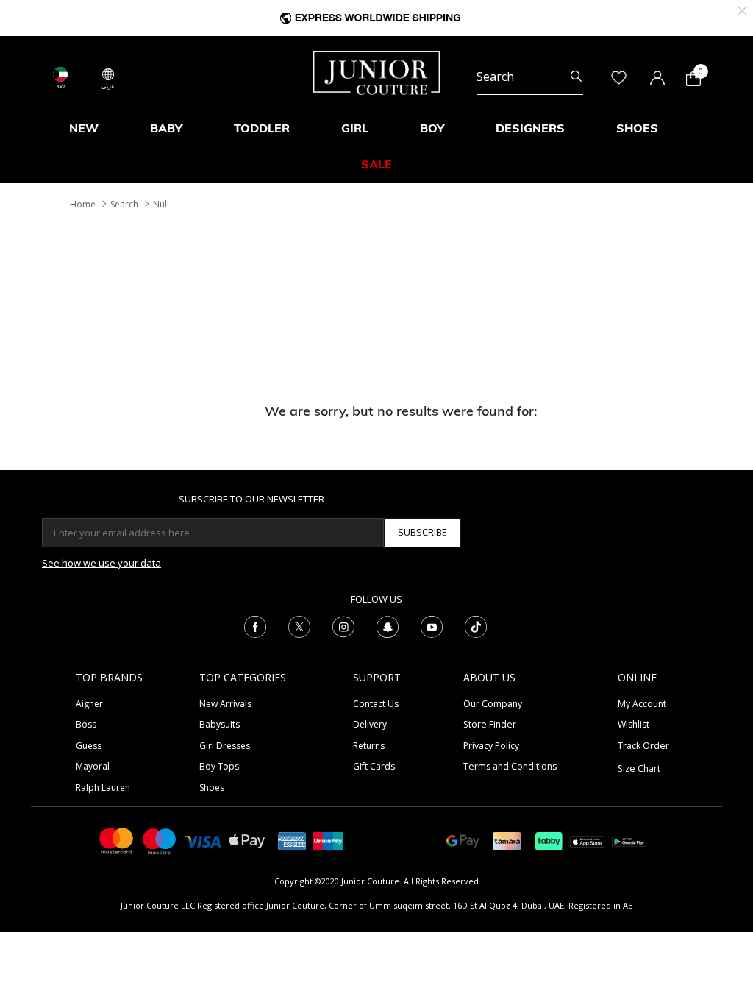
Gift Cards (374, 766)
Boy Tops (219, 766)
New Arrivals (225, 703)
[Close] (742, 9)
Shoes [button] (637, 128)
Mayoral (93, 766)
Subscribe (422, 532)
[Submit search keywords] (576, 76)
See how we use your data (101, 562)
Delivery (370, 724)
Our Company (492, 703)
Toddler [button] (262, 128)
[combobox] (530, 76)
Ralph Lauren (103, 787)
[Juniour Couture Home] (376, 71)
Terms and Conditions (510, 766)
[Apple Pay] (247, 839)
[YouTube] (432, 625)
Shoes (211, 787)
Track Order (643, 745)
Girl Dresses (224, 745)
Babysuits (219, 724)
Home (83, 204)
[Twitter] (299, 625)
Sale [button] (376, 164)
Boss (86, 724)
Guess (88, 745)
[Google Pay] (462, 839)
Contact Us (376, 703)
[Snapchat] (387, 625)
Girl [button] (354, 128)
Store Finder (489, 724)
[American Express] (292, 839)
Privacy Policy (491, 745)
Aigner (89, 703)
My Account (642, 703)
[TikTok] (476, 625)
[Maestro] (159, 839)
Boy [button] (432, 128)
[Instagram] (343, 625)
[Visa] (203, 840)
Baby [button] (166, 128)
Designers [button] (530, 128)
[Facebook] (255, 625)
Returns (369, 745)
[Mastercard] (117, 839)
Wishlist (633, 724)
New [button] (84, 128)
